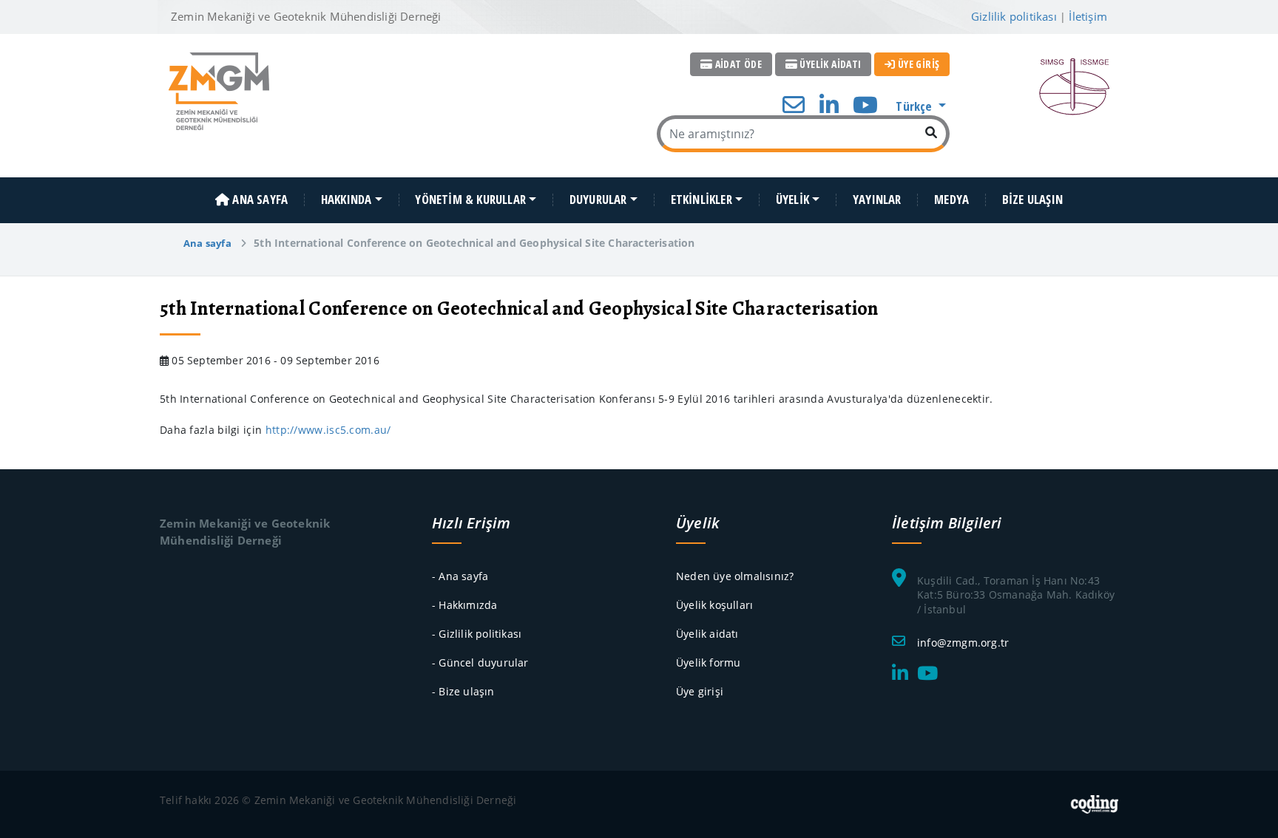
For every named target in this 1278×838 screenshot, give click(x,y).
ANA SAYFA (258, 200)
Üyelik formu (708, 662)
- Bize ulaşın (463, 691)
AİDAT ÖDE (737, 64)
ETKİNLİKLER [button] (701, 200)
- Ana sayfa (460, 576)
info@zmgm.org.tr (963, 643)
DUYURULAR (598, 200)
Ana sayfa (207, 243)
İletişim (1088, 16)
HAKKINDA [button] (346, 200)
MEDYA (951, 200)
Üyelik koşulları (714, 605)
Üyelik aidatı (707, 634)
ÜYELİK (792, 200)
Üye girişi (699, 691)
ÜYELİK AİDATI (829, 64)
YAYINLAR (877, 200)
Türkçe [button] (915, 106)
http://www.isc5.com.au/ (328, 430)
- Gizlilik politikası (476, 634)
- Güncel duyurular (480, 662)
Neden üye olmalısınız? (735, 576)
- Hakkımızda (464, 605)
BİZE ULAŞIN (1032, 200)
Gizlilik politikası (1014, 16)
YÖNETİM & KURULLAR (470, 200)
